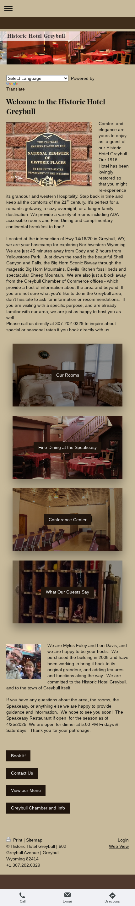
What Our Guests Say (67, 591)
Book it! (18, 755)
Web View (119, 846)
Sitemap (34, 839)
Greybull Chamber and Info (38, 807)
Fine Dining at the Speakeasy (67, 447)
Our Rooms (67, 375)
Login (123, 839)
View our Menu (26, 790)
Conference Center (68, 519)
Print (18, 839)
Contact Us (22, 773)
